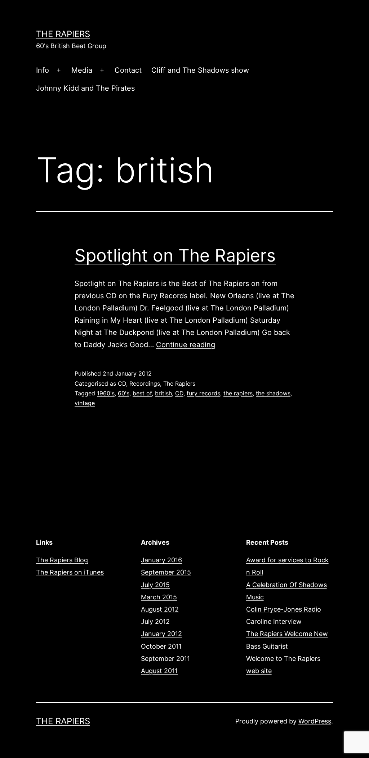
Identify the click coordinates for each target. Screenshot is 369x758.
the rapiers (238, 393)
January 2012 (161, 633)
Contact (128, 70)
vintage (85, 403)
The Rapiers (63, 34)
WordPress (314, 721)
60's (123, 393)
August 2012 (160, 609)
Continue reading (185, 344)
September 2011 (165, 658)
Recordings (144, 383)
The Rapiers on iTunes (70, 572)
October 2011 (161, 646)
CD (122, 383)
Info (42, 70)
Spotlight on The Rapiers (175, 255)
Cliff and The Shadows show (200, 70)
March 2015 (159, 597)
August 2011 (159, 671)
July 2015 (155, 585)
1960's (106, 393)
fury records (203, 393)
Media (81, 70)
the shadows (273, 393)
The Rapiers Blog (62, 560)
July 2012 (155, 621)
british (163, 393)
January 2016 (161, 560)
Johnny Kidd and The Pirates (85, 88)
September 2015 (166, 572)
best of (142, 393)
